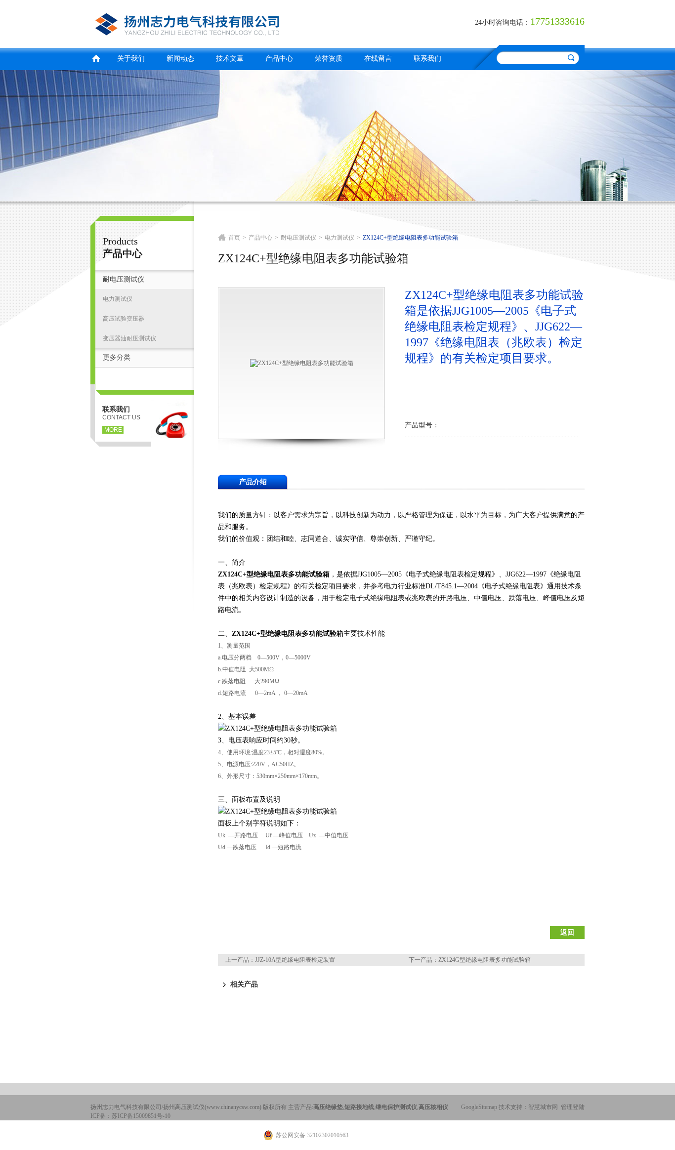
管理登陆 (573, 1107)
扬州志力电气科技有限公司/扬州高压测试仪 (211, 22)
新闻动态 (180, 58)
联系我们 (427, 58)
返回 (567, 932)
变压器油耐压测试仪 (129, 338)
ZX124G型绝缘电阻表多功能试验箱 (484, 959)
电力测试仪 (117, 298)
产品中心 (279, 58)
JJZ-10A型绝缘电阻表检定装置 (295, 959)
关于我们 (131, 58)
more (113, 429)
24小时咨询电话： (502, 22)
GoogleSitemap (479, 1107)
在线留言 (378, 58)
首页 (95, 57)
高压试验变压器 (123, 318)
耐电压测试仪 (123, 279)
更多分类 (116, 357)
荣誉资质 (328, 58)
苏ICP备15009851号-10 (141, 1115)
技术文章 (230, 58)
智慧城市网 (543, 1107)
